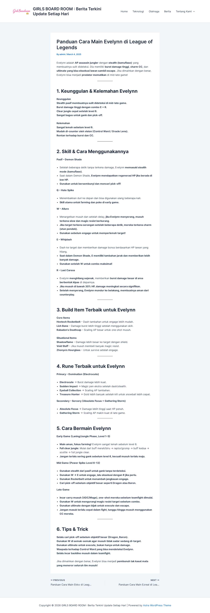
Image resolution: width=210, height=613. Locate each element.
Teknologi (138, 11)
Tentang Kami (184, 11)
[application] (193, 11)
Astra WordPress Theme (157, 605)
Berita (167, 11)
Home (124, 11)
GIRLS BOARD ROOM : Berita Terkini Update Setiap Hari (67, 11)
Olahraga (154, 11)
